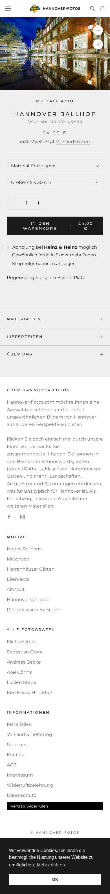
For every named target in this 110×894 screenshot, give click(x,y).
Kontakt (16, 754)
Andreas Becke (24, 662)
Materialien (24, 319)
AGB (12, 765)
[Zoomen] (98, 30)
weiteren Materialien (30, 506)
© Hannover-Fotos (54, 832)
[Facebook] (9, 516)
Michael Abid (55, 101)
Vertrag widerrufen (29, 806)
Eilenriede (18, 579)
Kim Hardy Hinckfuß (29, 692)
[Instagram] (22, 516)
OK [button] (55, 879)
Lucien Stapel (22, 682)
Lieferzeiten (25, 336)
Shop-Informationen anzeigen (44, 263)
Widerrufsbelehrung (30, 785)
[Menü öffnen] (8, 8)
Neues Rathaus (24, 548)
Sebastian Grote (25, 652)
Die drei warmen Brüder (34, 609)
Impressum (20, 775)
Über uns (20, 354)
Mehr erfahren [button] (51, 864)
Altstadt (16, 589)
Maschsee (18, 559)
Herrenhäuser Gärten (31, 569)
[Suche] (92, 8)
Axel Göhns (19, 672)
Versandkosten (73, 141)
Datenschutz (21, 795)
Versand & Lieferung (29, 734)
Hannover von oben (29, 599)
